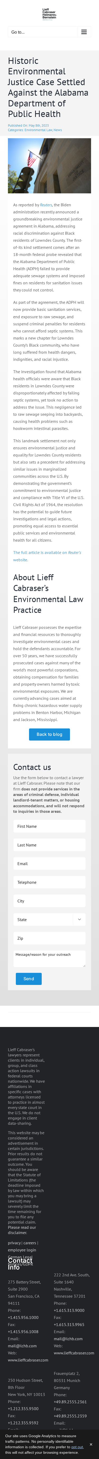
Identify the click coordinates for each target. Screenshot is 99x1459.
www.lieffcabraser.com (28, 1360)
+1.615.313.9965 (69, 1324)
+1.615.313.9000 (69, 1310)
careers (29, 1242)
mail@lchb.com (22, 1345)
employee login (22, 1249)
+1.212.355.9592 (23, 1422)
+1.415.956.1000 (23, 1317)
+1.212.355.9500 (23, 1408)
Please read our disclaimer (22, 1230)
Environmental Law (38, 130)
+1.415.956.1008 (23, 1331)
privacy (14, 1242)
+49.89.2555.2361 (70, 1401)
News (58, 130)
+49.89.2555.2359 (70, 1416)
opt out (77, 1447)
